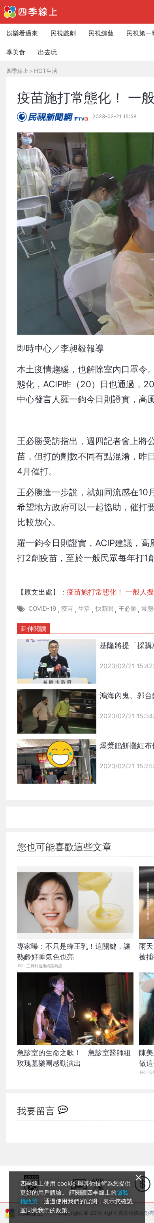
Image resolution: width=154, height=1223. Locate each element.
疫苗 (67, 608)
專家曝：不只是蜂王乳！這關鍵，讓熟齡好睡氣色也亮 (74, 951)
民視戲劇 (63, 33)
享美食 (15, 52)
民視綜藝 (101, 33)
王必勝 (127, 608)
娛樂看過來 (22, 33)
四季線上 (17, 70)
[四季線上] (30, 11)
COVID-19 (42, 608)
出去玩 (47, 52)
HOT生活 (45, 70)
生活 (84, 608)
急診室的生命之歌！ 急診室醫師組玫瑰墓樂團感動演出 (74, 1057)
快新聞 (104, 608)
